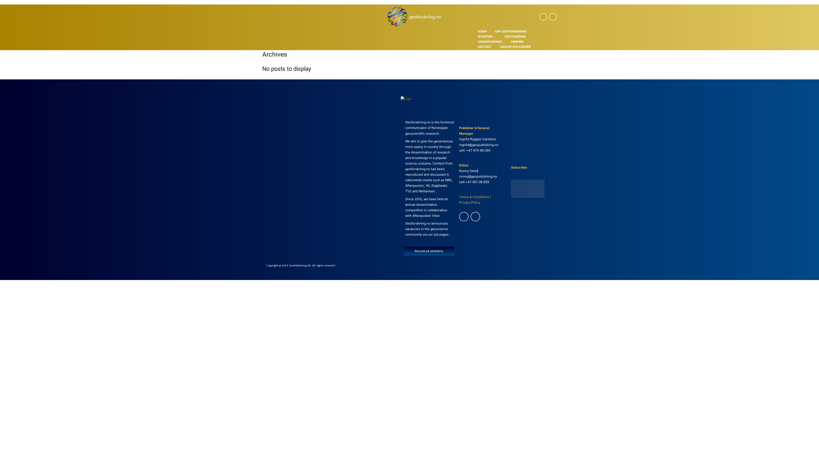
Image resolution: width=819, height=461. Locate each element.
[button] (551, 40)
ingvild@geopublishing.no (478, 145)
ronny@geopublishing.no (478, 176)
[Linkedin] (553, 16)
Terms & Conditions (474, 197)
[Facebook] (543, 16)
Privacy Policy (469, 202)
